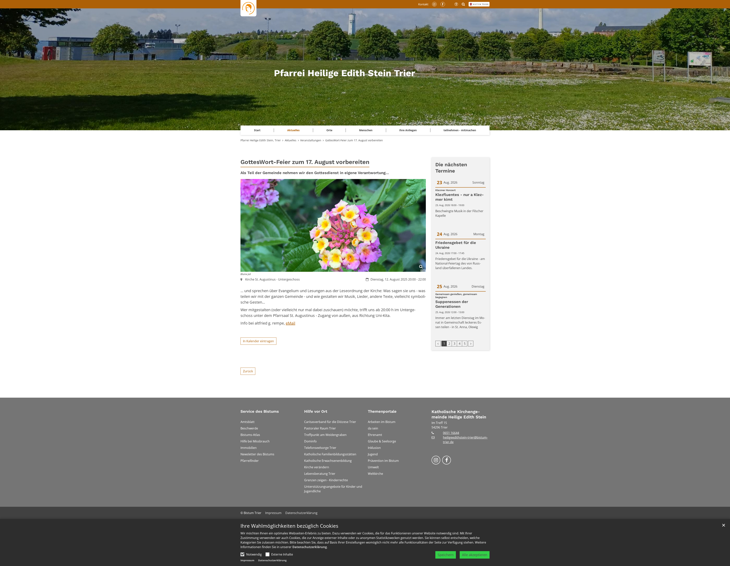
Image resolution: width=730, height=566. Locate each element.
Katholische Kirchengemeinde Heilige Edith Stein (459, 414)
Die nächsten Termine (451, 168)
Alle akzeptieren (474, 554)
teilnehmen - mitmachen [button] (460, 130)
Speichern (446, 554)
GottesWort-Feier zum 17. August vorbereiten (354, 140)
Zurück (248, 371)
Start (257, 130)
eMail (290, 323)
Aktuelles (290, 140)
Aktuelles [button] (293, 130)
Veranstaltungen (310, 140)
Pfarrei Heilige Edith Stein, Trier (260, 140)
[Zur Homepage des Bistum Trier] (479, 4)
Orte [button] (329, 130)
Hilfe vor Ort (315, 411)
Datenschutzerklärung (309, 547)
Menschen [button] (365, 130)
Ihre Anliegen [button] (408, 130)
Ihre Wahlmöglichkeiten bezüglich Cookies (289, 526)
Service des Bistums (259, 411)
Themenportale (382, 411)
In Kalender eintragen (258, 341)
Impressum (247, 560)
